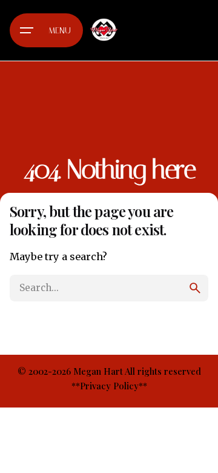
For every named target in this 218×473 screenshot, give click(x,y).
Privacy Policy (109, 386)
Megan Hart (98, 371)
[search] (195, 288)
